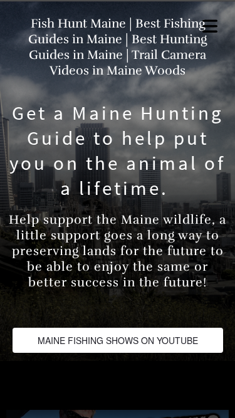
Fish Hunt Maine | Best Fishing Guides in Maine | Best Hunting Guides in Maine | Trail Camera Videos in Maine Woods (117, 47)
